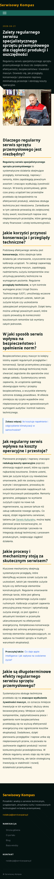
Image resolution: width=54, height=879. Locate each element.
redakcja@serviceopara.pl (15, 814)
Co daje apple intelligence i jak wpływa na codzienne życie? (25, 655)
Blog (8, 840)
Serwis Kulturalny (25, 519)
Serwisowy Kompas (17, 5)
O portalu (10, 835)
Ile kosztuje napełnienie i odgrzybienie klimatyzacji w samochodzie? (26, 425)
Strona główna (13, 830)
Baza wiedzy (12, 845)
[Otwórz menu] (4, 13)
